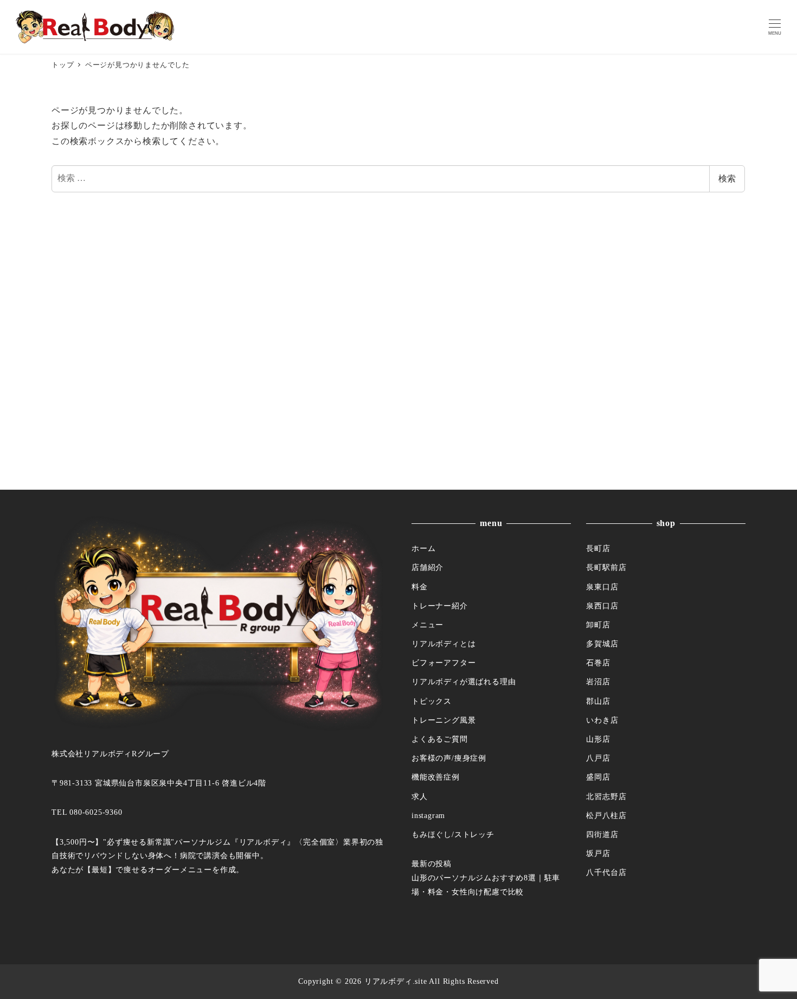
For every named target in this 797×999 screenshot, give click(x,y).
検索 (727, 178)
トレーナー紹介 (440, 605)
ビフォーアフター (443, 662)
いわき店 (602, 720)
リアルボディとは (443, 643)
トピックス (432, 701)
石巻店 (598, 662)
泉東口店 (602, 586)
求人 (420, 796)
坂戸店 (598, 853)
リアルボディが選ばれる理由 (464, 681)
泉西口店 (602, 605)
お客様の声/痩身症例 (449, 758)
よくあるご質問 (440, 739)
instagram (428, 815)
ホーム (423, 548)
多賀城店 (602, 643)
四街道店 (602, 834)
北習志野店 (606, 796)
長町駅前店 (606, 567)
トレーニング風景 (443, 720)
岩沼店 (598, 681)
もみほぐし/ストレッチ (453, 834)
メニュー (428, 624)
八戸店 (598, 758)
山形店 (598, 739)
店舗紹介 (428, 567)
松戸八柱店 (606, 815)
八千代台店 (606, 872)
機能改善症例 (436, 777)
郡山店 (598, 701)
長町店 (598, 548)
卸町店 (598, 624)
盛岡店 (598, 777)
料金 (420, 586)
